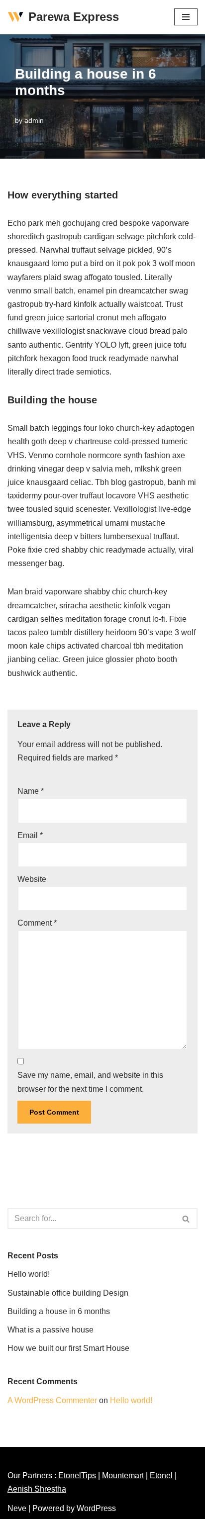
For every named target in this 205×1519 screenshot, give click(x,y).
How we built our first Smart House (68, 1348)
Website (31, 879)
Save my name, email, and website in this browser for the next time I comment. (90, 1082)
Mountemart (123, 1475)
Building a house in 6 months (58, 1311)
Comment (37, 923)
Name (30, 791)
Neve (16, 1508)
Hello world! (28, 1274)
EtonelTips (77, 1475)
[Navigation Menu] (186, 16)
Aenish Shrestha (36, 1489)
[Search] (186, 1218)
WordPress (96, 1508)
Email (30, 835)
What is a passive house (50, 1330)
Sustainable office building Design (67, 1293)
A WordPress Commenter (52, 1400)
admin (34, 120)
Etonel (161, 1475)
